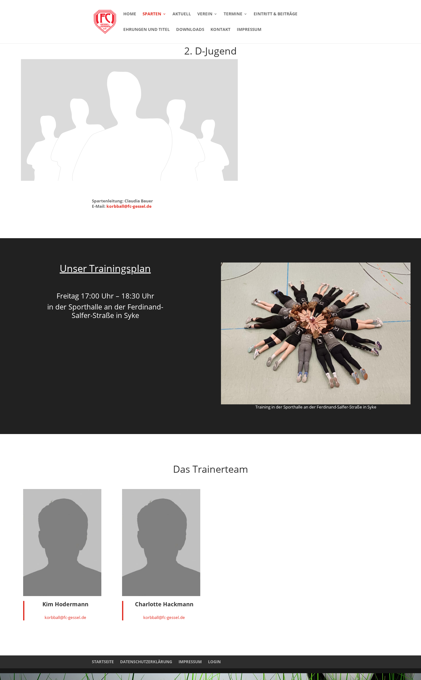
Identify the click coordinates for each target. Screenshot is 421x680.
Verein (204, 14)
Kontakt (220, 30)
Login (214, 661)
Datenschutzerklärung (146, 661)
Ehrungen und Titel (146, 30)
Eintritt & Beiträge (275, 14)
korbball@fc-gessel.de (128, 206)
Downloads (190, 30)
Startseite (103, 661)
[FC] (316, 403)
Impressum (249, 30)
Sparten (152, 14)
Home (129, 14)
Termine (233, 14)
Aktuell (181, 14)
